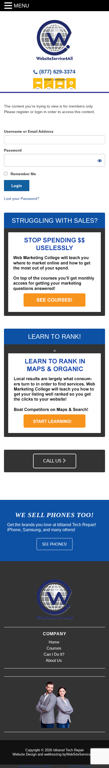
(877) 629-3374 (56, 72)
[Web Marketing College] (54, 39)
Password (13, 150)
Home (54, 642)
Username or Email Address (28, 131)
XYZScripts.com (80, 766)
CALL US (53, 461)
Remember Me (23, 174)
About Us (54, 660)
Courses (54, 648)
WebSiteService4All (81, 754)
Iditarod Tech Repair (68, 750)
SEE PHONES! (54, 544)
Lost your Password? (21, 198)
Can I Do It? (54, 654)
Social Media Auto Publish (35, 766)
